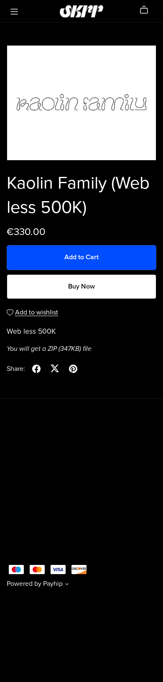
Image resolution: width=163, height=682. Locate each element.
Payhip (53, 584)
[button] (66, 585)
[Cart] (147, 10)
